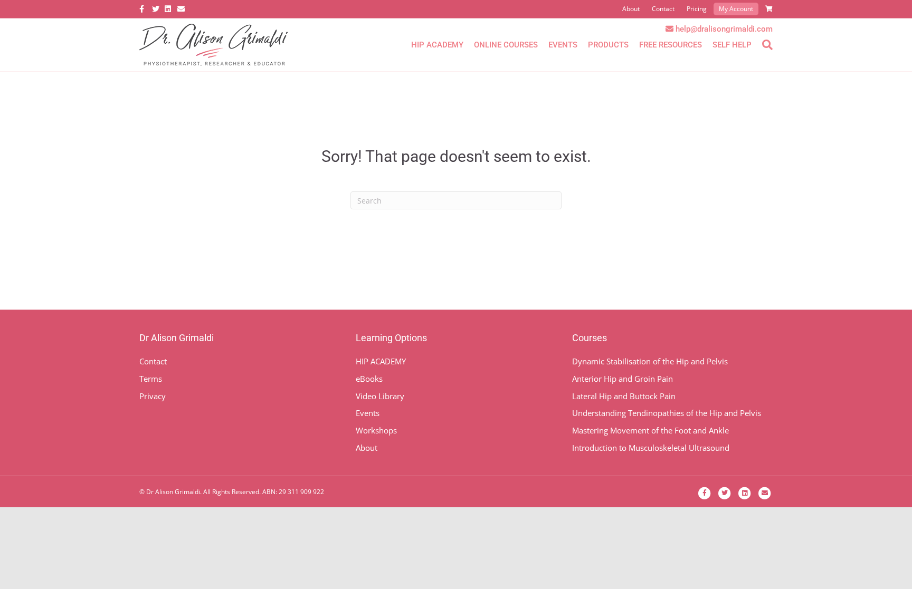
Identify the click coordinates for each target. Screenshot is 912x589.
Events (562, 45)
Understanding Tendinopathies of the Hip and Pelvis (666, 413)
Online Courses (506, 45)
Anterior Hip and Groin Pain (622, 378)
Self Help (732, 45)
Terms (150, 378)
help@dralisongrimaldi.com (724, 29)
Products (608, 45)
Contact (663, 8)
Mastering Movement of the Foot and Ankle (650, 430)
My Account (736, 8)
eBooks (369, 378)
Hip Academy (437, 45)
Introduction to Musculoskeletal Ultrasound (650, 447)
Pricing (697, 8)
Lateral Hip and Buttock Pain (624, 396)
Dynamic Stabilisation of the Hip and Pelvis (650, 361)
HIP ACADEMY (381, 361)
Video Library (380, 396)
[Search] (765, 45)
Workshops (376, 430)
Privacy (152, 396)
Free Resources (670, 45)
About (631, 8)
